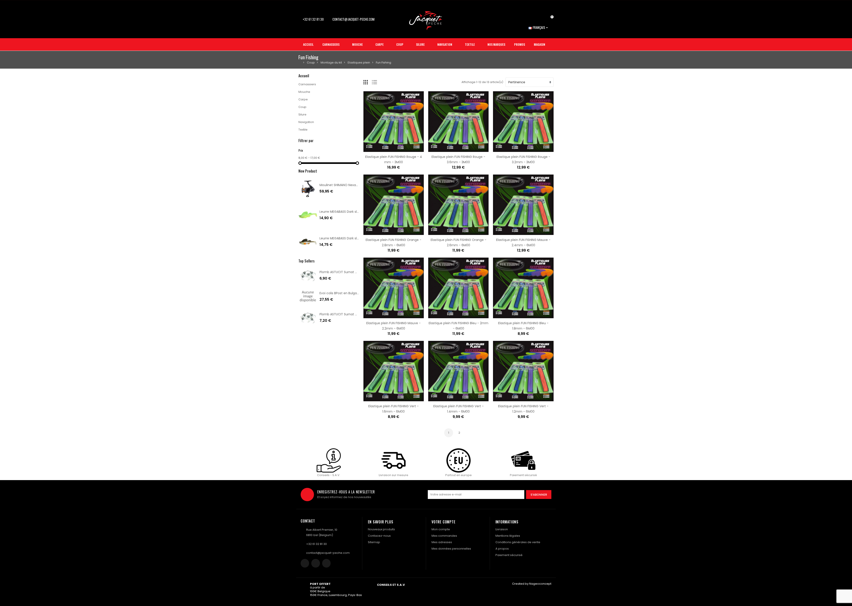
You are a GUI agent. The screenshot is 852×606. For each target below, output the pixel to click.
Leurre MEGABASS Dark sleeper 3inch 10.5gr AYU (355, 238)
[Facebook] (305, 563)
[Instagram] (315, 563)
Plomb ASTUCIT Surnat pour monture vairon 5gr (356, 272)
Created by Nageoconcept (531, 584)
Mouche (304, 92)
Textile (303, 129)
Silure (302, 114)
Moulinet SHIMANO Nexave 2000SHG (347, 185)
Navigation (306, 122)
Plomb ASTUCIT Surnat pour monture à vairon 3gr (358, 314)
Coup (302, 107)
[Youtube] (326, 563)
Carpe (303, 99)
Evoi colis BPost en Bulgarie (340, 293)
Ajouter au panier (379, 149)
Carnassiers (307, 84)
